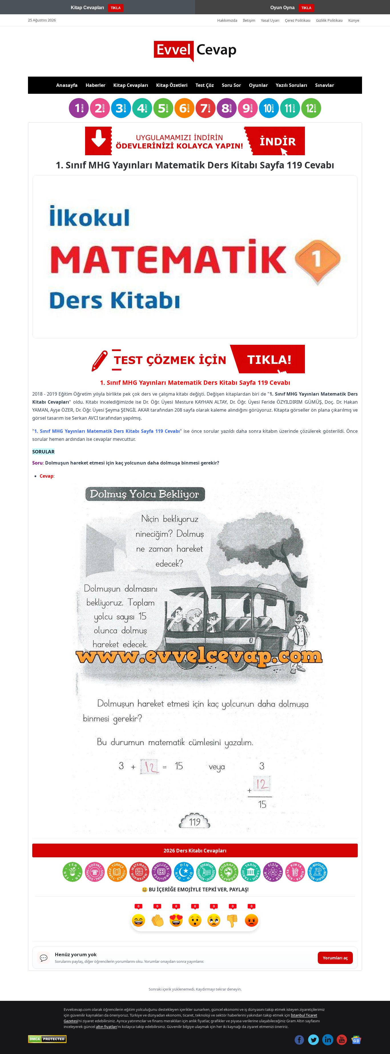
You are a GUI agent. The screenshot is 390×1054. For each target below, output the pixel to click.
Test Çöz (205, 85)
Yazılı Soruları (291, 85)
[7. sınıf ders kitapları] (206, 108)
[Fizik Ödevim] (273, 872)
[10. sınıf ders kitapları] (269, 108)
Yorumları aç (335, 958)
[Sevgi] (176, 921)
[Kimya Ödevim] (295, 872)
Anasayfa (67, 85)
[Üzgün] (213, 921)
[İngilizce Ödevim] (162, 872)
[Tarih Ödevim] (251, 872)
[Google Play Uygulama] (195, 141)
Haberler (95, 85)
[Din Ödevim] (184, 872)
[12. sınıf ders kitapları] (311, 108)
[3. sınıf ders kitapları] (121, 108)
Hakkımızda (227, 20)
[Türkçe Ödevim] (117, 872)
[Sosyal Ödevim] (95, 872)
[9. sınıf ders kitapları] (248, 108)
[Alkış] (157, 921)
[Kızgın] (251, 921)
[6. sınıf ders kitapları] (184, 108)
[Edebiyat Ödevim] (206, 872)
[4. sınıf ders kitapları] (142, 108)
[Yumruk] (232, 921)
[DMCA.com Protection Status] (47, 1039)
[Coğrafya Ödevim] (228, 872)
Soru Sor (231, 85)
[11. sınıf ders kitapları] (290, 108)
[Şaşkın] (195, 921)
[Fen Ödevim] (73, 872)
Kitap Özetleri (172, 85)
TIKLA (116, 8)
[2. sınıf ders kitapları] (100, 108)
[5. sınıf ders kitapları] (163, 108)
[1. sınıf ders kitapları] (79, 108)
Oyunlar (258, 85)
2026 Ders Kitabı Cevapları (195, 850)
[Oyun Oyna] (195, 359)
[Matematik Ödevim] (139, 872)
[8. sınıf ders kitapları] (227, 108)
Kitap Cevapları (130, 85)
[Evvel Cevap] (195, 51)
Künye (353, 20)
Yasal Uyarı (270, 20)
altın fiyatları (106, 1026)
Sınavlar (324, 85)
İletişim (249, 20)
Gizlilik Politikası (329, 20)
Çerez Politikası (297, 20)
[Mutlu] (138, 921)
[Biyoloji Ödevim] (317, 872)
